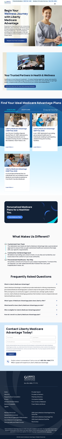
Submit (11, 354)
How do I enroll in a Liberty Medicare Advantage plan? (22, 314)
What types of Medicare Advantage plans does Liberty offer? (24, 301)
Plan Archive (35, 422)
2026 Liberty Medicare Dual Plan (40, 419)
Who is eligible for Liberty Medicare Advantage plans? (22, 310)
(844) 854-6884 (52, 1)
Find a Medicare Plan (15, 217)
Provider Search (36, 392)
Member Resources (10, 412)
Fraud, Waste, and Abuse (38, 404)
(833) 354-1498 (27, 1)
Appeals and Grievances (11, 415)
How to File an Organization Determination (15, 417)
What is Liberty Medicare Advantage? (17, 284)
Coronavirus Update (37, 399)
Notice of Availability (9, 404)
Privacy (6, 399)
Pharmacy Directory (37, 397)
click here (49, 432)
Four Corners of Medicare (39, 402)
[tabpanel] (31, 152)
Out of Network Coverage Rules (13, 420)
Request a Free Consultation (12, 397)
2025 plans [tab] (25, 110)
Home (6, 392)
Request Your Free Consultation (15, 40)
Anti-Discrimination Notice (11, 402)
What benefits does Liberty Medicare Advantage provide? (23, 305)
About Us (7, 394)
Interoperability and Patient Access (14, 422)
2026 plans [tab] (11, 110)
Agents (6, 406)
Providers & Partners (37, 394)
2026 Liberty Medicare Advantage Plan (42, 417)
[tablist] (31, 110)
